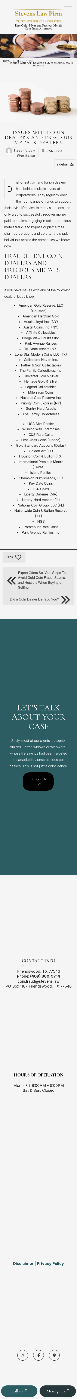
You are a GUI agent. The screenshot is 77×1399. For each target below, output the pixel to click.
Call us (18, 1391)
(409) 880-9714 (45, 976)
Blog (19, 60)
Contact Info (38, 961)
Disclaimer (23, 1263)
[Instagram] (22, 1355)
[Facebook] (38, 1355)
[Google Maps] (54, 1355)
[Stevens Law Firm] (38, 15)
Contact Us (38, 779)
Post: (33, 60)
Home (6, 60)
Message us (56, 1391)
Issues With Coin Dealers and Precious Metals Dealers (41, 64)
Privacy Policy (50, 1263)
